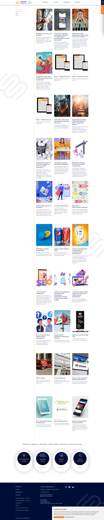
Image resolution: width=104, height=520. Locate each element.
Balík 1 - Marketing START (62, 76)
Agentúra (45, 2)
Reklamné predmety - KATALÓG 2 (23, 500)
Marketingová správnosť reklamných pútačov (61, 337)
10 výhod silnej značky (61, 206)
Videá (17, 15)
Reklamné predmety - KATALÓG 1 (23, 498)
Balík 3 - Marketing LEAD (43, 119)
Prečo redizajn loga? (61, 421)
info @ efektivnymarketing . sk (46, 494)
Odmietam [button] (61, 517)
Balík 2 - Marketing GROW (80, 76)
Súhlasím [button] (56, 517)
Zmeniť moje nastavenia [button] (69, 517)
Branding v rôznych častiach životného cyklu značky (78, 164)
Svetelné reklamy (59, 378)
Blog (17, 13)
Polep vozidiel (40, 378)
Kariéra (17, 505)
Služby (56, 2)
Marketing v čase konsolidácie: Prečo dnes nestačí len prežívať (80, 35)
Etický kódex (18, 503)
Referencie (67, 2)
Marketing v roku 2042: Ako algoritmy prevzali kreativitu (61, 121)
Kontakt (77, 2)
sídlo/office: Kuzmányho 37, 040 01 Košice (49, 489)
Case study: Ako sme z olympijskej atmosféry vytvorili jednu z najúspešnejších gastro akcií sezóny (62, 37)
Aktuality (18, 11)
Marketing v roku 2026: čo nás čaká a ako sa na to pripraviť (44, 78)
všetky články (19, 9)
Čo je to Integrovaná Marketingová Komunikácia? (43, 337)
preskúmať (24, 467)
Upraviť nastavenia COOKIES (22, 510)
